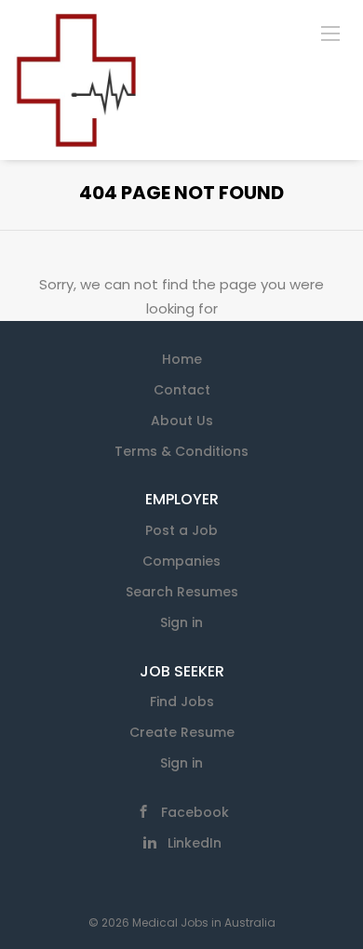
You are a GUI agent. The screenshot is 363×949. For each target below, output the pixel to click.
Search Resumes (182, 591)
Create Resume (182, 732)
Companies (181, 561)
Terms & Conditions (181, 451)
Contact (182, 390)
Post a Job (181, 530)
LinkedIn (195, 843)
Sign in (181, 622)
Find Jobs (182, 701)
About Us (182, 420)
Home (182, 359)
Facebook (195, 812)
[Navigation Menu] (330, 33)
